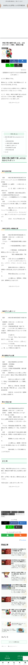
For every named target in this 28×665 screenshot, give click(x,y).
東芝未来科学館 (10, 141)
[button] (18, 65)
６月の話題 (21, 512)
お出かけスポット (6, 512)
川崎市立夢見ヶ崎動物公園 (12, 143)
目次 (12, 134)
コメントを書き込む (14, 642)
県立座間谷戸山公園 (11, 147)
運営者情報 (7, 658)
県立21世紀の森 (10, 149)
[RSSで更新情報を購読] (20, 535)
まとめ (6, 152)
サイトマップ (21, 658)
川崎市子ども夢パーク (11, 145)
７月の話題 (5, 514)
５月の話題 (14, 512)
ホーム (7, 656)
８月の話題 (12, 514)
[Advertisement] (14, 24)
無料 (4, 516)
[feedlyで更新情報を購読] (7, 535)
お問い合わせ (21, 656)
